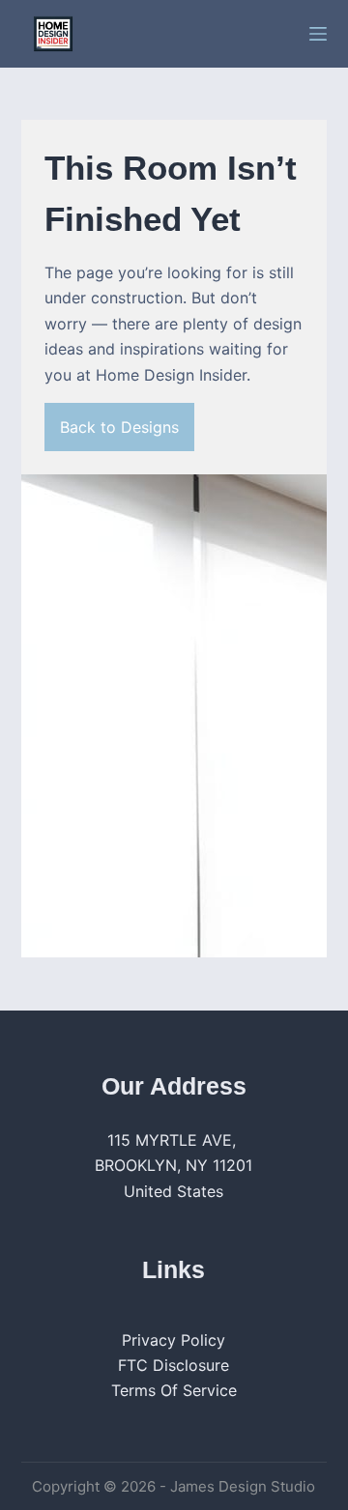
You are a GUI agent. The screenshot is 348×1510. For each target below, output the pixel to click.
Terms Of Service (174, 1390)
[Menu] (318, 34)
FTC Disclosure (173, 1365)
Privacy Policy (173, 1340)
